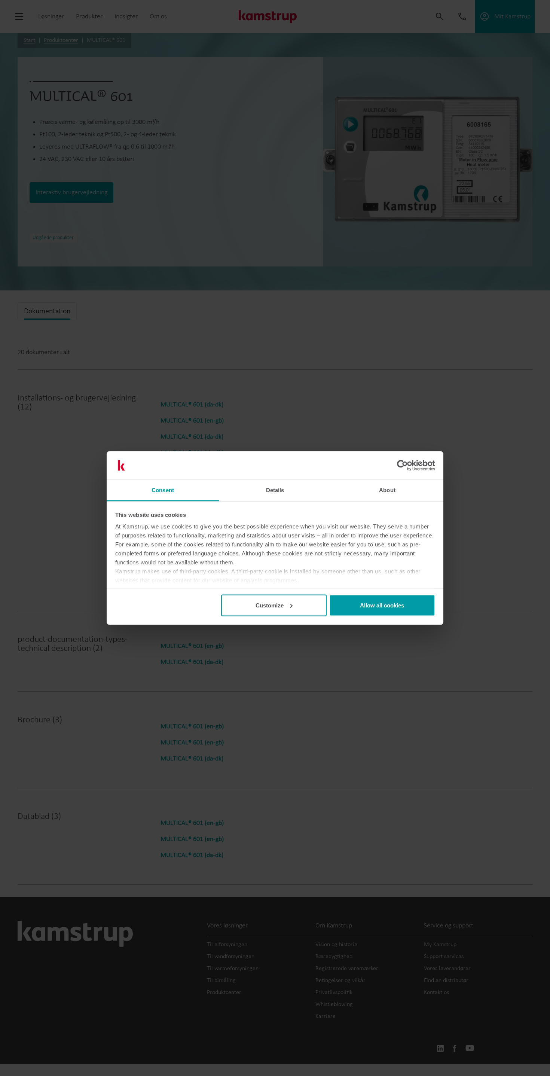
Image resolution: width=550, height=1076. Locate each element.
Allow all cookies (382, 605)
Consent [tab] (163, 490)
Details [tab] (275, 490)
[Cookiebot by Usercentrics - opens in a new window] (402, 465)
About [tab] (387, 490)
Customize (270, 605)
